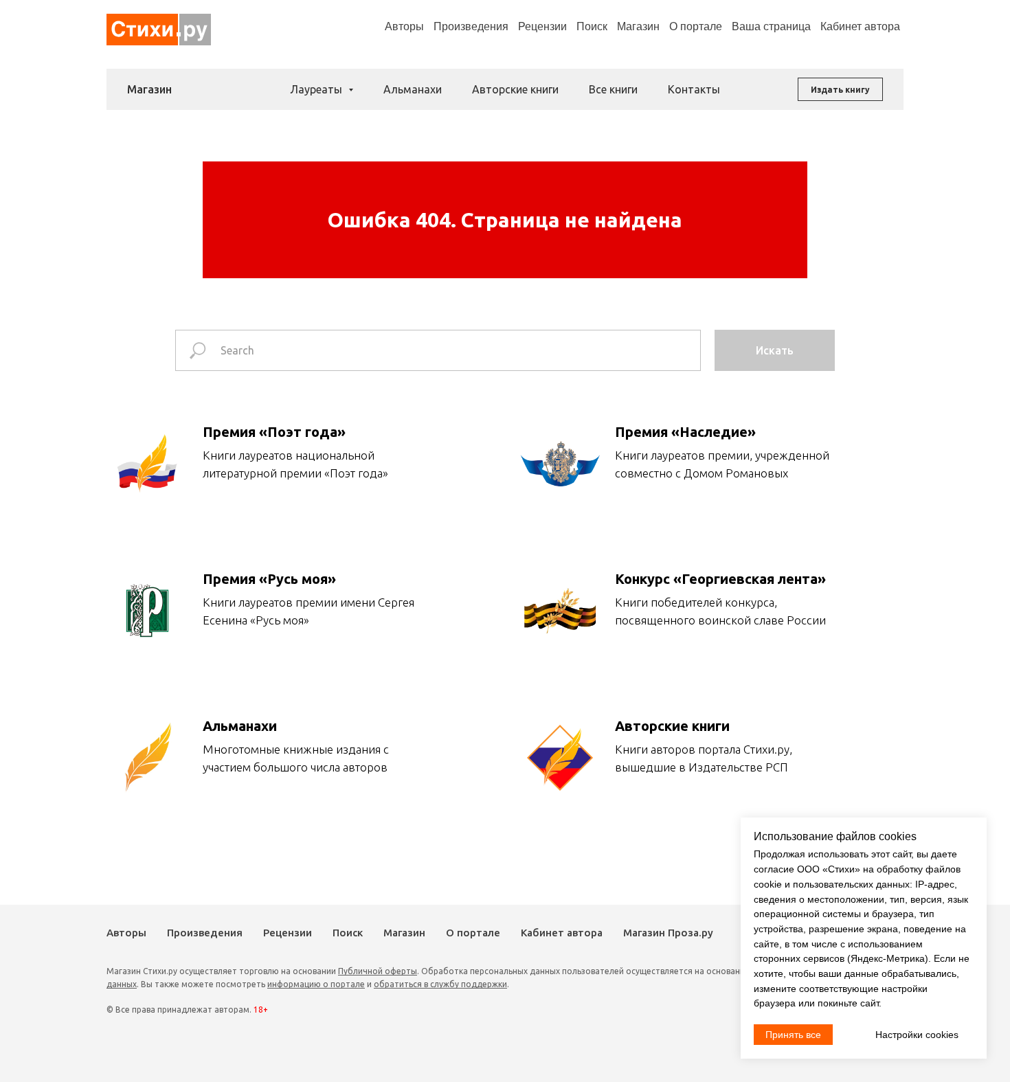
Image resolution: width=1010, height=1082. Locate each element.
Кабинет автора (562, 932)
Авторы (404, 26)
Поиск (591, 26)
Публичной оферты (377, 971)
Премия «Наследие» (685, 432)
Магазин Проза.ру (668, 932)
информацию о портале (316, 984)
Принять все (793, 1034)
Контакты (694, 89)
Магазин (638, 26)
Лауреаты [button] (317, 89)
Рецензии (542, 26)
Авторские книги (515, 89)
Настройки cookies (916, 1034)
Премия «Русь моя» (269, 579)
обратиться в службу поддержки (440, 984)
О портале (473, 932)
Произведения (471, 26)
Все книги (613, 89)
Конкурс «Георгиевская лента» (720, 579)
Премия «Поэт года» (274, 432)
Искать (775, 350)
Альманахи (412, 89)
